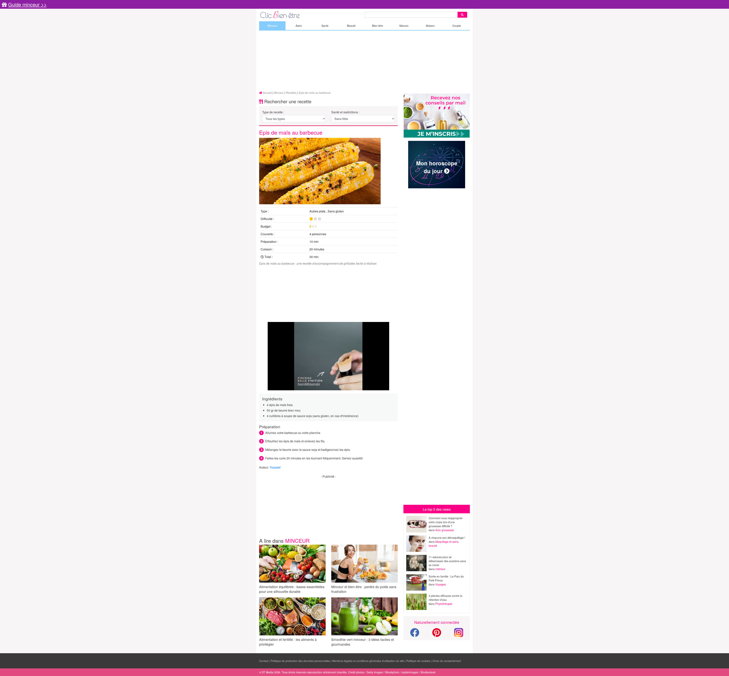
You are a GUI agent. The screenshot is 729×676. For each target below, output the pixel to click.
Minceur (272, 26)
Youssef (275, 467)
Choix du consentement (446, 661)
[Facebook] (414, 635)
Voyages (440, 584)
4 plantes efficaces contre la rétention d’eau (445, 598)
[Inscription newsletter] (436, 116)
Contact (263, 661)
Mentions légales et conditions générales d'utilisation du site (368, 661)
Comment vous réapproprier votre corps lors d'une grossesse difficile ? (446, 522)
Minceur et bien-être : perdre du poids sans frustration (363, 589)
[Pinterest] (436, 635)
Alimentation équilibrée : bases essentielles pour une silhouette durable (291, 589)
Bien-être (377, 26)
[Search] (462, 15)
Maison (430, 26)
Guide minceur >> (27, 4)
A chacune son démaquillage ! (447, 538)
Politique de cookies (418, 661)
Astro (299, 26)
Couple (456, 26)
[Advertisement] (364, 61)
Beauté (351, 26)
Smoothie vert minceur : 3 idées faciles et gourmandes (362, 642)
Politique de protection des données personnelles (300, 661)
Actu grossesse (444, 530)
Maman (404, 26)
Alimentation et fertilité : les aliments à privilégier (288, 642)
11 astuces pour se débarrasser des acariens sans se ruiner (447, 561)
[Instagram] (458, 632)
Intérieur (440, 569)
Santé (324, 26)
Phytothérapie (443, 604)
